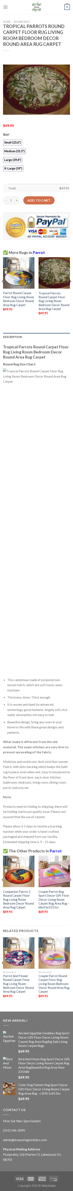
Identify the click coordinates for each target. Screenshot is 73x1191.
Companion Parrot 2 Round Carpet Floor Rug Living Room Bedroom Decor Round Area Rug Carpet (18, 899)
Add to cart (38, 200)
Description (12, 337)
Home (7, 21)
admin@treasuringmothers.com (25, 1140)
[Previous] (3, 289)
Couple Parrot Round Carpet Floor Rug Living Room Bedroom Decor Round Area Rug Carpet (54, 983)
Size (6, 134)
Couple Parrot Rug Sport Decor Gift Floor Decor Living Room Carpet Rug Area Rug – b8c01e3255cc (54, 899)
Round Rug (22, 21)
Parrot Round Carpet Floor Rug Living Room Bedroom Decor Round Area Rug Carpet (18, 299)
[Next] (70, 289)
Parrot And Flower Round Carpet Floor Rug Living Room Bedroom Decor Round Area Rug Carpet (18, 983)
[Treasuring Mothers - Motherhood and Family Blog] (36, 7)
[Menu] (5, 7)
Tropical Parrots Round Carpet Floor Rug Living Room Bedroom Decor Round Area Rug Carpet (54, 301)
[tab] (36, 337)
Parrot (39, 252)
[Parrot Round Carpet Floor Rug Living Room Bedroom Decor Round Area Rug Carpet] (18, 273)
